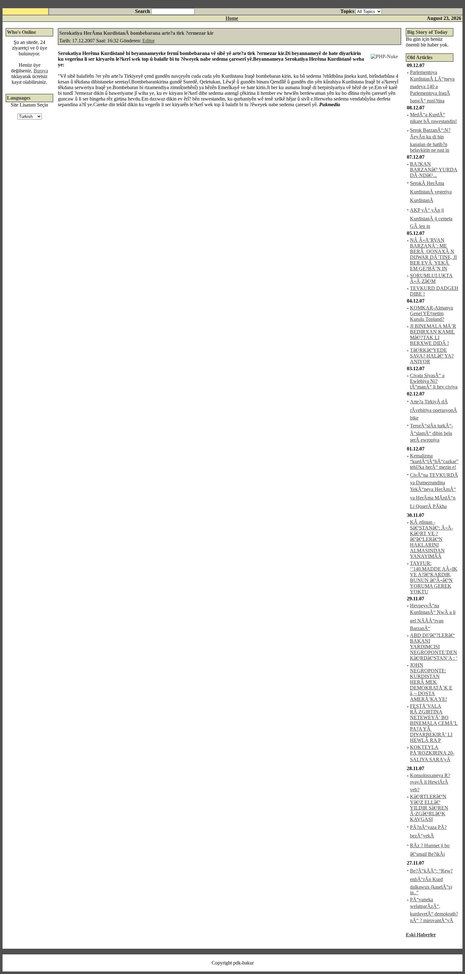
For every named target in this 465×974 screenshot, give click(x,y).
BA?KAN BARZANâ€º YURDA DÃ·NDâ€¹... (433, 169)
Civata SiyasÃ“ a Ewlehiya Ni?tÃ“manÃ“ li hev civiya (433, 381)
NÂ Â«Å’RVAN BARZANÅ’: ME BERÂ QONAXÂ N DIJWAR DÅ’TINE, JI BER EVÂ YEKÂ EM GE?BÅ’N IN (433, 254)
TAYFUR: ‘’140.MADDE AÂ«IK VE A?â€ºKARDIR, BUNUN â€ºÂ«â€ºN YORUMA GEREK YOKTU (433, 577)
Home (232, 18)
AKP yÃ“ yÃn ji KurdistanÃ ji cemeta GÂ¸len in (431, 218)
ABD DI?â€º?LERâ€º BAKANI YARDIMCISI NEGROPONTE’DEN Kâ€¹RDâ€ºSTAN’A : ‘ (433, 647)
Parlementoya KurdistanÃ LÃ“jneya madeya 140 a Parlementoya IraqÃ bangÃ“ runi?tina (432, 86)
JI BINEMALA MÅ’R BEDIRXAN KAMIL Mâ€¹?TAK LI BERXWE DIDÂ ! (433, 334)
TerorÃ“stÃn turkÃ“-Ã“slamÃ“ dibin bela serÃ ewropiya (431, 433)
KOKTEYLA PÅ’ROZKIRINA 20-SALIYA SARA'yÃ (432, 753)
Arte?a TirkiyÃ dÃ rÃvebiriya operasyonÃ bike (433, 409)
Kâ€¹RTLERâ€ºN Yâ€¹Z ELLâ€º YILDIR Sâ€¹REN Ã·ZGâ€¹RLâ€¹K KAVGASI (429, 808)
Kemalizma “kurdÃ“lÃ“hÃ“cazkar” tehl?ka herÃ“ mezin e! (434, 461)
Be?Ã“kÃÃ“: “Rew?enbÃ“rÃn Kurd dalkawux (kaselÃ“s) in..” (431, 881)
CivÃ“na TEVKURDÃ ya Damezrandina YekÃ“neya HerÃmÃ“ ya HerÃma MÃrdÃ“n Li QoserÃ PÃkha (434, 490)
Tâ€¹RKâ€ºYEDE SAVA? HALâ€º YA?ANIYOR (432, 355)
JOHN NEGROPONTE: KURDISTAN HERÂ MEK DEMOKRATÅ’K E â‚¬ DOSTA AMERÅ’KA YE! (431, 682)
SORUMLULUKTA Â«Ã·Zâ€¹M (431, 278)
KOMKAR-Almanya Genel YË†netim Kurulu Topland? (431, 313)
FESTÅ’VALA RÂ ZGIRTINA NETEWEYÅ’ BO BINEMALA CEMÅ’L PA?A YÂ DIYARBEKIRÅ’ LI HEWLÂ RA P (434, 723)
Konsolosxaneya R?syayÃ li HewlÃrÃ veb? (430, 782)
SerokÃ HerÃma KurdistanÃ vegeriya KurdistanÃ (431, 192)
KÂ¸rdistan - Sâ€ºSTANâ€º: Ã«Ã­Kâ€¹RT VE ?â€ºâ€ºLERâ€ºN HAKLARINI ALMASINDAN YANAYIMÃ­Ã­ (431, 539)
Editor (148, 40)
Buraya (41, 70)
